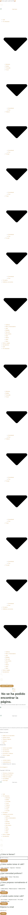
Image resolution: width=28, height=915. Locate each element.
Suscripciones (6, 344)
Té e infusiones (6, 796)
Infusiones (7, 64)
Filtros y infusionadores (10, 326)
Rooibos (7, 66)
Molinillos (7, 330)
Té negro (7, 807)
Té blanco (7, 805)
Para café (7, 332)
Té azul (7, 803)
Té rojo (6, 808)
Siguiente (4, 860)
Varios (6, 339)
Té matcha (5, 280)
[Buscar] (1, 675)
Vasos (6, 341)
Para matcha (8, 333)
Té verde (7, 810)
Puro (9, 110)
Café (4, 19)
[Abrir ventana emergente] (1, 6)
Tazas (6, 335)
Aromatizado (11, 108)
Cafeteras (7, 324)
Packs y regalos (6, 343)
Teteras (7, 337)
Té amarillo (7, 68)
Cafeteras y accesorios (8, 814)
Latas (6, 328)
